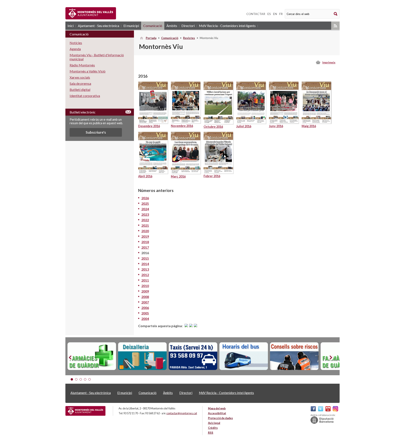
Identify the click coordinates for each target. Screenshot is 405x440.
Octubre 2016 (213, 126)
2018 (145, 242)
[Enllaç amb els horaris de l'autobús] (243, 356)
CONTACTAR (255, 14)
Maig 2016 (309, 126)
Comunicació (152, 26)
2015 (145, 258)
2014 (145, 264)
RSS (335, 26)
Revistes (189, 38)
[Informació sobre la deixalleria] (142, 356)
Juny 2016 (276, 126)
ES (269, 14)
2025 (145, 203)
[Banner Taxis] (193, 356)
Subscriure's (96, 132)
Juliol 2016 (243, 126)
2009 (145, 291)
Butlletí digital (80, 90)
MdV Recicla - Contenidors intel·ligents (227, 26)
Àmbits (171, 26)
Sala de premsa (80, 83)
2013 (145, 269)
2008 (145, 297)
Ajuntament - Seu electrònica (98, 26)
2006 (145, 308)
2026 (145, 198)
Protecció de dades (220, 418)
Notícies (76, 43)
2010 (145, 286)
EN (275, 14)
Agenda (75, 49)
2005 (145, 313)
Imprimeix (328, 62)
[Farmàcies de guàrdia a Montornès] (92, 356)
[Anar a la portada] (85, 411)
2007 (145, 302)
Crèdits (213, 427)
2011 (145, 280)
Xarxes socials (80, 77)
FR (281, 14)
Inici (71, 26)
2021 (145, 225)
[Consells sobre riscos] (294, 356)
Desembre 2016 (149, 126)
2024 (145, 209)
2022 (145, 220)
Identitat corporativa (85, 96)
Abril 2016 (145, 176)
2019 (145, 236)
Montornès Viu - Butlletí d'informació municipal (97, 57)
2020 (145, 231)
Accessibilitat (217, 413)
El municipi (131, 26)
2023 (145, 214)
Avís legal (214, 423)
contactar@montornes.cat (181, 413)
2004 (145, 319)
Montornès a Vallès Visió (87, 71)
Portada (151, 38)
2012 (145, 275)
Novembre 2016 (182, 126)
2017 (145, 247)
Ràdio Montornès (82, 65)
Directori (188, 26)
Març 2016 (178, 176)
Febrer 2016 (212, 176)
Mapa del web (217, 408)
